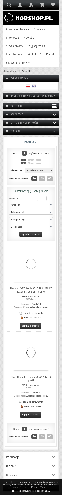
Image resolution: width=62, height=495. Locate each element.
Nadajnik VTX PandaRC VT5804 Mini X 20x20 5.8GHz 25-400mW (31, 290)
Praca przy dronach (17, 29)
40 (42, 178)
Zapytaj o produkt (30, 325)
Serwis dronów (14, 46)
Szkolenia (39, 29)
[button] (31, 205)
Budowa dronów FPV (18, 63)
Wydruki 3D (34, 54)
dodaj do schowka (32, 318)
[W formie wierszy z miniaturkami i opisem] (31, 161)
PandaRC (36, 304)
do (35, 198)
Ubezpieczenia (14, 54)
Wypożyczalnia (36, 46)
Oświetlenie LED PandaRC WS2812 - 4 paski (31, 378)
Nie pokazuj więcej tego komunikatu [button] (33, 491)
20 (34, 178)
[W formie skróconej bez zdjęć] (38, 161)
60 (49, 178)
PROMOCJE (12, 37)
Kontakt (51, 54)
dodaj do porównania (33, 313)
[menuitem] (17, 29)
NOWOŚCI (29, 37)
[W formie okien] (23, 161)
